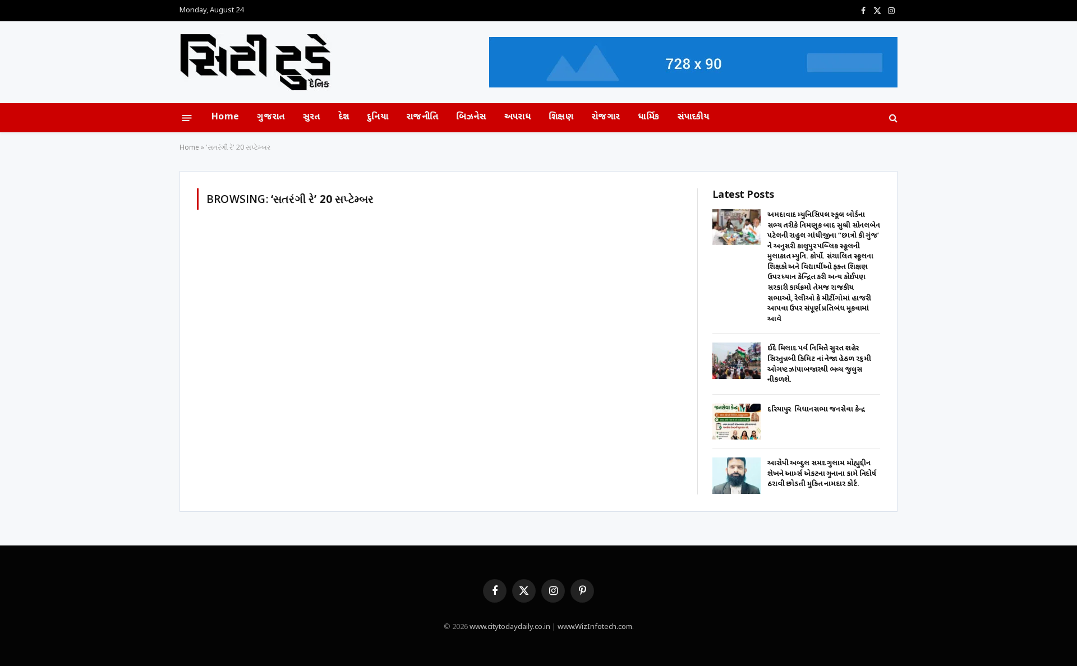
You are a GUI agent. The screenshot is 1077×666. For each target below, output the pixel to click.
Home (225, 117)
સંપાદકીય (693, 117)
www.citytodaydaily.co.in (510, 627)
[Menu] (187, 117)
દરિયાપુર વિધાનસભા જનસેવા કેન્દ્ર (816, 409)
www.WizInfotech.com (595, 627)
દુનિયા (377, 117)
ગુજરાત (270, 117)
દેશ (343, 117)
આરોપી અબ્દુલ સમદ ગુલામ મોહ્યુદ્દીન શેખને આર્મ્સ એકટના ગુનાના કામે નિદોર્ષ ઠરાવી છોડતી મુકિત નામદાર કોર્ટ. (821, 474)
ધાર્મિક (648, 117)
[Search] (892, 118)
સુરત (311, 117)
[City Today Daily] (256, 62)
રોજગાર (605, 117)
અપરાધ (517, 117)
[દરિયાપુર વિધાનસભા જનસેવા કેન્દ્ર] (736, 422)
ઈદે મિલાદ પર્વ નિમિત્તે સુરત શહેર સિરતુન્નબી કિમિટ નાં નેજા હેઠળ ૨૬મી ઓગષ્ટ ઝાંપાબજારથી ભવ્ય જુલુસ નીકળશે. (819, 364)
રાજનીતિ (422, 117)
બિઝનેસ (471, 117)
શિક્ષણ (561, 117)
